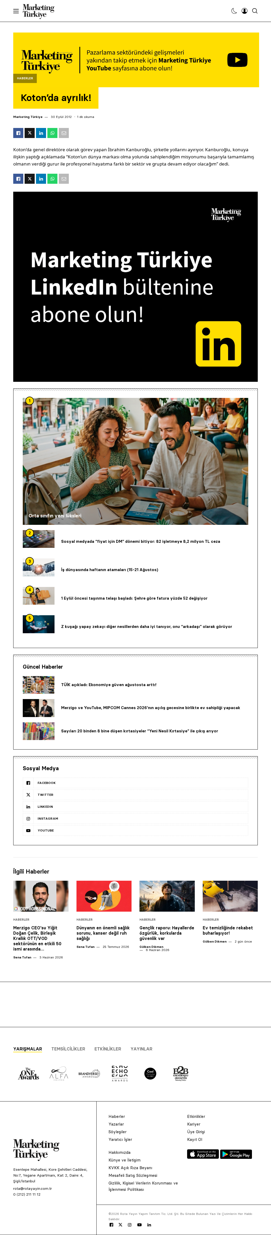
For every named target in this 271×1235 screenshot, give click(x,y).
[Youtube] (139, 1225)
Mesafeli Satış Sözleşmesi (133, 1175)
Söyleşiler (118, 1131)
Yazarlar (116, 1124)
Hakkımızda (119, 1152)
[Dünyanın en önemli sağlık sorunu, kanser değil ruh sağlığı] (104, 896)
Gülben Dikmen (151, 947)
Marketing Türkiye (28, 117)
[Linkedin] (149, 1225)
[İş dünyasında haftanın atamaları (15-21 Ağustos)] (39, 567)
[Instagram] (129, 1225)
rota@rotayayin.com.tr (32, 1188)
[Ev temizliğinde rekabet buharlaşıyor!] (230, 896)
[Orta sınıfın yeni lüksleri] (135, 461)
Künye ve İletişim (125, 1160)
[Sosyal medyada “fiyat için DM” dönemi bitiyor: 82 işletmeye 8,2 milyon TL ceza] (39, 539)
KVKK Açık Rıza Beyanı (130, 1167)
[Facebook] (111, 1225)
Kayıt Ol (194, 1139)
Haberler (25, 78)
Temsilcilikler (68, 1049)
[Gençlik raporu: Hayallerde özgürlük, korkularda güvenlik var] (167, 896)
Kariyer (193, 1124)
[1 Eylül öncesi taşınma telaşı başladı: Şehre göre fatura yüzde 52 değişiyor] (39, 596)
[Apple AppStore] (203, 1157)
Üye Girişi (196, 1131)
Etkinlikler (107, 1049)
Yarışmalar (27, 1049)
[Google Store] (236, 1157)
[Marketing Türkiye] (40, 11)
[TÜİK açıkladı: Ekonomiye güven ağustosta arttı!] (39, 685)
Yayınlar (141, 1049)
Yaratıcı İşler (120, 1139)
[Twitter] (120, 1225)
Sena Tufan (22, 957)
